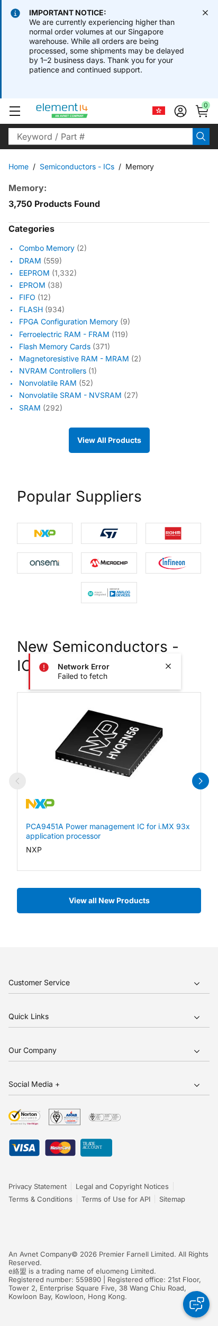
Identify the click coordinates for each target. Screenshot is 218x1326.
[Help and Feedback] (196, 1304)
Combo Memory (47, 248)
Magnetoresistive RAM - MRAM (74, 358)
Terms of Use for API (115, 1199)
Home (18, 166)
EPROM (32, 284)
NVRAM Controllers (52, 370)
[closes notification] (205, 12)
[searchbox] (100, 136)
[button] (14, 111)
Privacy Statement (37, 1186)
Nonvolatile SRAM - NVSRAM (70, 395)
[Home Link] (82, 111)
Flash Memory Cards (54, 346)
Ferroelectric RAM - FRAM (64, 334)
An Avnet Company (39, 1254)
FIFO (27, 297)
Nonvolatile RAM (48, 382)
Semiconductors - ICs (77, 166)
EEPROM (34, 272)
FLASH (31, 309)
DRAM (30, 260)
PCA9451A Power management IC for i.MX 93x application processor (108, 831)
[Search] (201, 136)
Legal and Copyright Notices (122, 1186)
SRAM (30, 407)
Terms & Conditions (40, 1199)
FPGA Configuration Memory (68, 321)
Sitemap (172, 1199)
